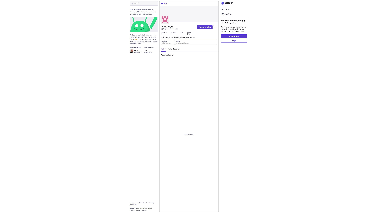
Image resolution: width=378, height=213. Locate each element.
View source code (141, 210)
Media (170, 49)
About (142, 203)
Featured (176, 49)
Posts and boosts (167, 55)
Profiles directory (149, 203)
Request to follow (205, 27)
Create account (234, 36)
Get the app (143, 208)
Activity (163, 49)
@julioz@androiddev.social (168, 29)
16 (171, 34)
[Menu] (215, 27)
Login (234, 41)
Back (165, 3)
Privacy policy (133, 204)
